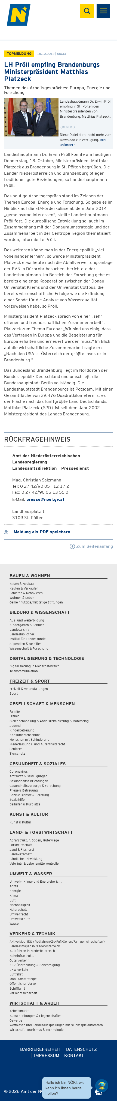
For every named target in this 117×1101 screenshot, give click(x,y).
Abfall (14, 886)
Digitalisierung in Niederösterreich (35, 666)
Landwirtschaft (21, 854)
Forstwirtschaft (21, 845)
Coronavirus (19, 771)
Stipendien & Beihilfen (26, 644)
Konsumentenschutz (25, 735)
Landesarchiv (19, 629)
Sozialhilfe (17, 800)
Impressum (46, 1055)
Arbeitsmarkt (19, 1011)
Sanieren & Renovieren (26, 593)
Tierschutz (17, 753)
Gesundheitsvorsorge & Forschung (35, 786)
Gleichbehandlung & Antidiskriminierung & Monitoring (49, 721)
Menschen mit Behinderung (30, 739)
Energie (15, 891)
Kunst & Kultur (20, 822)
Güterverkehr (19, 960)
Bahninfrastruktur (23, 956)
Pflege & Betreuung (24, 790)
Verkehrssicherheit (23, 993)
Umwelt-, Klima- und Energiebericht (35, 881)
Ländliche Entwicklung (26, 859)
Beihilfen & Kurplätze (25, 804)
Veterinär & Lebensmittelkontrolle (34, 863)
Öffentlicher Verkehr (24, 983)
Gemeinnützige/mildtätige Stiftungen (36, 602)
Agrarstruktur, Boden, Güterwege (34, 840)
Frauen (15, 716)
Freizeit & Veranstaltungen (29, 689)
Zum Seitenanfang (94, 546)
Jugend (15, 726)
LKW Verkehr (19, 970)
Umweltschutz (20, 919)
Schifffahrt (17, 988)
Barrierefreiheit (40, 1049)
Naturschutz (18, 909)
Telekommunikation (24, 671)
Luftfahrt (16, 974)
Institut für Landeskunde (27, 639)
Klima (14, 896)
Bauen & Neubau (22, 584)
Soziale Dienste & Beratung (29, 795)
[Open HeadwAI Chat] (101, 1085)
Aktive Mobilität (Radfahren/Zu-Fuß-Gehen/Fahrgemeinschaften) (57, 941)
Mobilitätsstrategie (23, 979)
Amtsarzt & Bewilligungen (28, 776)
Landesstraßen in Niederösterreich (35, 946)
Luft (13, 900)
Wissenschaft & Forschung (29, 648)
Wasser (15, 923)
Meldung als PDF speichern (41, 531)
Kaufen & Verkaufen (24, 588)
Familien (15, 711)
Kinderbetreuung (22, 730)
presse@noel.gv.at (45, 499)
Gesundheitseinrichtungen (29, 781)
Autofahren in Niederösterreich (32, 951)
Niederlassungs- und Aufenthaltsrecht (37, 744)
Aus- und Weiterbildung (27, 620)
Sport (14, 693)
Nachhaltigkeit (20, 905)
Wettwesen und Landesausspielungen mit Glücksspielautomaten (56, 1025)
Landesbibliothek (22, 634)
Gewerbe (16, 1020)
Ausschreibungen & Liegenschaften (35, 1016)
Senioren (16, 749)
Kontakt (74, 1055)
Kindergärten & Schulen (27, 625)
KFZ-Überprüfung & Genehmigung (35, 965)
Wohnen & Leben (22, 598)
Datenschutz (81, 1049)
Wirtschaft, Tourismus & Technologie (36, 1030)
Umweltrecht (19, 914)
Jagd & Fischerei (22, 849)
